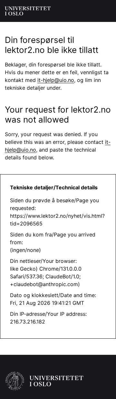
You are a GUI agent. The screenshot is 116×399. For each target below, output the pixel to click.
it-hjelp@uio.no (55, 80)
